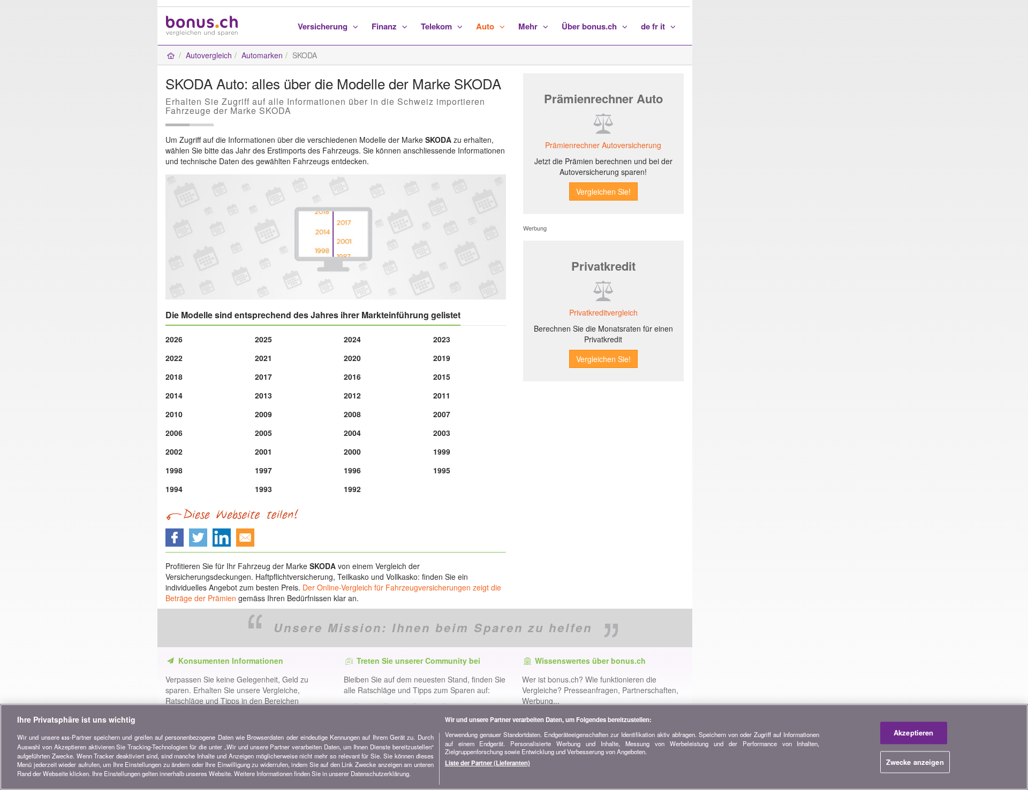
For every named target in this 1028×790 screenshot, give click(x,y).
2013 (263, 395)
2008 (352, 414)
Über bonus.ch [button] (590, 26)
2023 (441, 339)
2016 (352, 376)
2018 (174, 376)
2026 (174, 339)
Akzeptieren (913, 733)
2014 (174, 395)
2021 (263, 357)
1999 (441, 451)
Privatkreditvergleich (603, 312)
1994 (174, 489)
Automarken (262, 55)
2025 (263, 339)
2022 (174, 357)
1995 (441, 470)
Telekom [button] (437, 26)
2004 (352, 432)
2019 (441, 357)
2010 (174, 414)
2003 (441, 432)
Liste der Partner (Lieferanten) (487, 762)
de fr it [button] (654, 26)
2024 (352, 339)
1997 (263, 470)
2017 (263, 376)
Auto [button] (486, 26)
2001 (263, 451)
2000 (352, 451)
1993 (263, 489)
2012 (352, 395)
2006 (174, 432)
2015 (441, 376)
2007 (441, 414)
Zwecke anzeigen (915, 762)
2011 (441, 395)
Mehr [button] (529, 26)
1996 (352, 470)
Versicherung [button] (324, 26)
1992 (352, 489)
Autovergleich (209, 55)
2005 (263, 432)
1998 (174, 470)
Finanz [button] (385, 26)
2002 (174, 451)
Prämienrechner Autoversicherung (603, 145)
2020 (352, 357)
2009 (263, 414)
